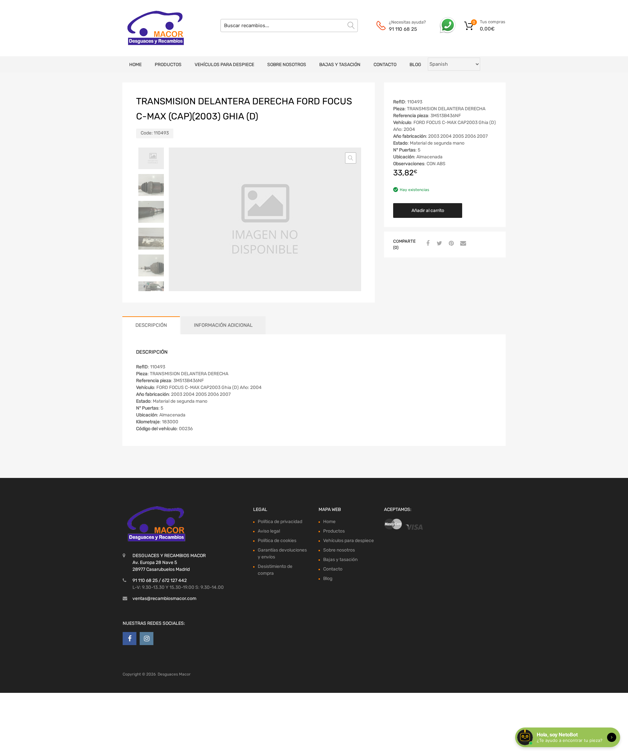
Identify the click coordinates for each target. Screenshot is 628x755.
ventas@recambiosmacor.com (164, 598)
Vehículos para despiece (224, 64)
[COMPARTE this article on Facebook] (427, 243)
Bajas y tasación (339, 64)
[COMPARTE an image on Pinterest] (450, 243)
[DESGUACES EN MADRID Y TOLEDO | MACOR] (150, 28)
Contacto (385, 64)
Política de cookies (277, 540)
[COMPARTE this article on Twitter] (438, 243)
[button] (350, 158)
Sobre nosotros (286, 64)
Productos (168, 64)
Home (135, 64)
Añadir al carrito (427, 210)
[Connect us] (129, 638)
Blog (415, 64)
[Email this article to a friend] (462, 243)
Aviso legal (269, 531)
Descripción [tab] (151, 325)
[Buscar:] (289, 25)
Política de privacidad (280, 521)
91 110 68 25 (403, 29)
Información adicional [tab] (223, 325)
